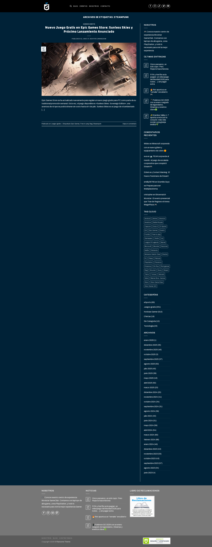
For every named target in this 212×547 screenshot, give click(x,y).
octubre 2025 (149, 354)
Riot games (165, 266)
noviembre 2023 (151, 454)
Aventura (148, 222)
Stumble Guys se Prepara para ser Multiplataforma (157, 185)
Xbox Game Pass (157, 282)
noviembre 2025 (151, 350)
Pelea (151, 258)
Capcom (148, 226)
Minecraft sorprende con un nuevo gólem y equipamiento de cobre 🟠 (157, 147)
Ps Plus (156, 266)
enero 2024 (149, 444)
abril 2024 (148, 430)
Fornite (147, 234)
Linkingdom (101, 38)
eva (145, 156)
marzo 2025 (149, 387)
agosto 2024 (149, 411)
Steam (166, 270)
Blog (75, 6)
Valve (146, 278)
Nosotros (94, 6)
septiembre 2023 (151, 463)
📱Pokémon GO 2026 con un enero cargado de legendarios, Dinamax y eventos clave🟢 (159, 105)
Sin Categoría (150, 321)
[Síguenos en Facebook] (150, 6)
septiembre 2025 (151, 359)
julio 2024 (148, 416)
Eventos (83, 6)
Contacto (105, 6)
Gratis (157, 238)
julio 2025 (148, 369)
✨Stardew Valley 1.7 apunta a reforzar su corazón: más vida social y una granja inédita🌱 (159, 120)
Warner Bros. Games (158, 278)
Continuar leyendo (89, 115)
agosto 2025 (149, 364)
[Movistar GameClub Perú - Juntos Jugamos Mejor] (54, 6)
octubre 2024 (150, 402)
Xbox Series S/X (150, 286)
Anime (155, 218)
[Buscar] (71, 6)
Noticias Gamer (151, 312)
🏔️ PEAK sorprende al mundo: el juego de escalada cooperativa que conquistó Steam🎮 (156, 161)
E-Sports (163, 226)
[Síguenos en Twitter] (164, 6)
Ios (162, 238)
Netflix (147, 250)
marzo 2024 (149, 435)
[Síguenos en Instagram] (155, 6)
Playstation (148, 262)
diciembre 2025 (150, 345)
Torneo (153, 274)
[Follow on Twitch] (57, 513)
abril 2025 (148, 383)
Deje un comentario (129, 124)
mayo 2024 (149, 425)
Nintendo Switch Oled (152, 254)
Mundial (156, 246)
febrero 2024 (149, 440)
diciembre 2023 (150, 449)
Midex (146, 144)
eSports (147, 302)
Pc (145, 258)
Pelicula (157, 258)
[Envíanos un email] (53, 513)
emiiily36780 (149, 182)
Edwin (146, 172)
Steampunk (97, 124)
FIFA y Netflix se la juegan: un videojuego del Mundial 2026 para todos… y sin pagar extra (159, 79)
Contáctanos (65, 538)
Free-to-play (84, 124)
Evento (162, 230)
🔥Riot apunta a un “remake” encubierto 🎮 (159, 92)
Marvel (163, 242)
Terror (147, 274)
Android (147, 218)
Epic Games (75, 124)
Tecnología (149, 326)
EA (146, 230)
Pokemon (158, 262)
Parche (164, 254)
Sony (159, 270)
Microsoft (148, 246)
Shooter (153, 270)
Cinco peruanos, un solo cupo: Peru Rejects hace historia (159, 66)
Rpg (91, 124)
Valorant (161, 274)
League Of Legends (152, 242)
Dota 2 (155, 226)
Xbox (146, 282)
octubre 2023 (149, 458)
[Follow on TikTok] (159, 6)
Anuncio (162, 218)
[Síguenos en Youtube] (168, 6)
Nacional (164, 246)
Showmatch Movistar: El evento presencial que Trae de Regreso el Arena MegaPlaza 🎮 (157, 200)
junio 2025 (148, 373)
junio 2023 (148, 473)
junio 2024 (148, 421)
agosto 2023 (149, 468)
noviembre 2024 (151, 397)
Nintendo (154, 250)
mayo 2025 (148, 378)
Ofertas (147, 316)
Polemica (148, 266)
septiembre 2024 (151, 406)
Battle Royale (158, 222)
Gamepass (148, 238)
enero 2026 (149, 340)
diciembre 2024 (150, 392)
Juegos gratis (89, 24)
